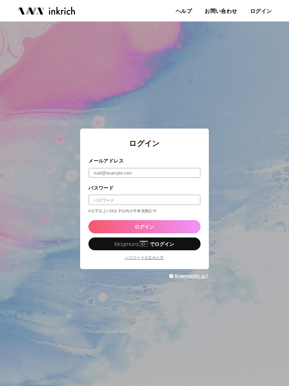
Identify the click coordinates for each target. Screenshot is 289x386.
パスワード (101, 187)
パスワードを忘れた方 (144, 257)
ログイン (144, 226)
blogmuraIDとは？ (192, 276)
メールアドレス (106, 160)
